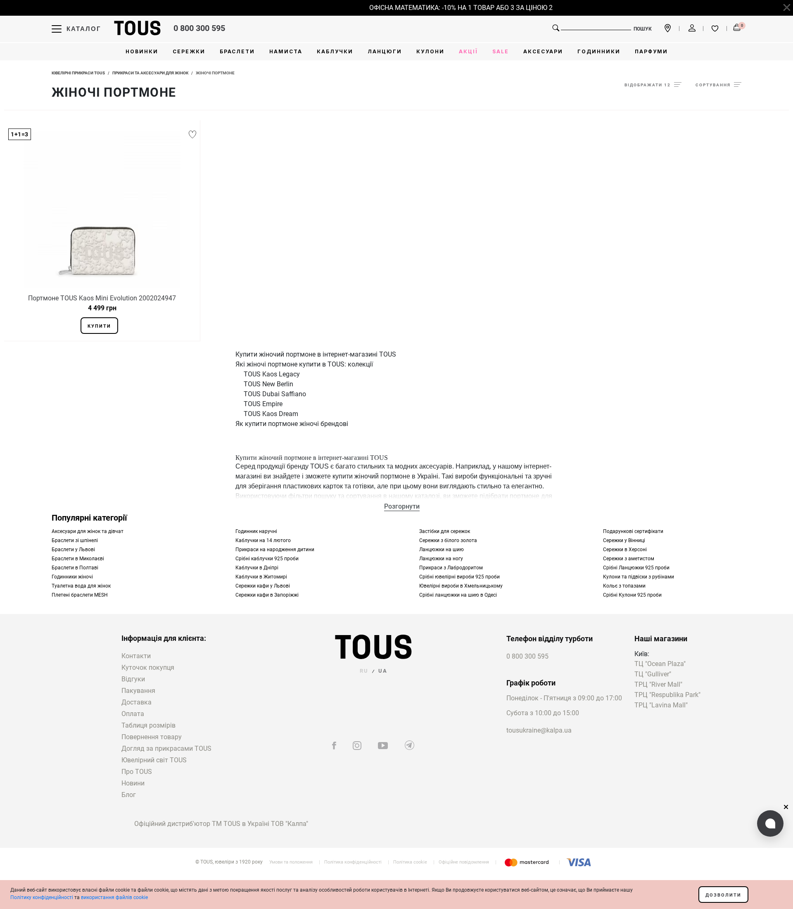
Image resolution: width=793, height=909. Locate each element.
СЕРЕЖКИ (189, 51)
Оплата (132, 714)
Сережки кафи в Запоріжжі (267, 595)
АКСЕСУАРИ (543, 51)
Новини (133, 783)
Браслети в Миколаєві (78, 558)
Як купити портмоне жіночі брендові (291, 424)
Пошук (643, 29)
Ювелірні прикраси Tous (78, 73)
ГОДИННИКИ (598, 51)
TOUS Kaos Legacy (272, 374)
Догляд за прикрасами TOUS (166, 748)
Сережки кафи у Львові (262, 585)
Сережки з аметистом (628, 558)
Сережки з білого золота (448, 540)
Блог (128, 795)
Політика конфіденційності (353, 862)
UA (382, 671)
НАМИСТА (285, 51)
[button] (770, 823)
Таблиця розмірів (148, 725)
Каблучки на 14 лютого (263, 540)
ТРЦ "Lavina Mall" (661, 705)
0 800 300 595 (199, 28)
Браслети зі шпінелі (75, 540)
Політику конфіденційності (41, 897)
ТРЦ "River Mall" (658, 685)
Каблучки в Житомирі (261, 576)
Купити (99, 326)
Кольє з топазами (624, 585)
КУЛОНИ (430, 51)
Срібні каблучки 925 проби (267, 558)
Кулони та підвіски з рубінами (638, 576)
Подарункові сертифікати (633, 531)
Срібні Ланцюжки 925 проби (636, 567)
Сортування (713, 85)
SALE (500, 51)
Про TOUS (136, 772)
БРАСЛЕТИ (237, 51)
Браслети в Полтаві (75, 567)
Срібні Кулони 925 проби (632, 595)
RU (364, 671)
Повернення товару (151, 737)
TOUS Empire (263, 404)
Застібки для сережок (444, 531)
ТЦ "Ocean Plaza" (660, 664)
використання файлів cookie (114, 897)
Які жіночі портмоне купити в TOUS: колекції (304, 364)
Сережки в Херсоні (625, 549)
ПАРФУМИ (651, 51)
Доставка (136, 702)
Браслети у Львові (73, 549)
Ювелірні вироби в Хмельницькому (461, 585)
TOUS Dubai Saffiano (275, 394)
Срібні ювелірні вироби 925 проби (459, 576)
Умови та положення (291, 862)
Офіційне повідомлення (464, 862)
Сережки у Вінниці (624, 540)
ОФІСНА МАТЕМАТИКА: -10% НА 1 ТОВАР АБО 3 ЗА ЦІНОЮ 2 (453, 8)
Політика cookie (410, 862)
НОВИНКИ (142, 51)
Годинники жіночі (72, 576)
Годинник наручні (256, 531)
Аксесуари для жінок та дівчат (87, 531)
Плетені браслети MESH (80, 595)
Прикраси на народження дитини (274, 549)
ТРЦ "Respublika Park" (667, 695)
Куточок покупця (147, 667)
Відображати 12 (647, 85)
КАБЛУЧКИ (335, 51)
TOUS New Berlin (268, 384)
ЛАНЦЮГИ (385, 51)
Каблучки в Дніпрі (256, 567)
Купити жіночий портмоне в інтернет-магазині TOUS (315, 354)
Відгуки (133, 679)
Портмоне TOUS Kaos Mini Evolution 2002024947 (102, 298)
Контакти (136, 656)
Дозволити (723, 895)
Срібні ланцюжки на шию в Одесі (458, 595)
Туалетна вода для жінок (81, 585)
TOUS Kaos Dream (271, 414)
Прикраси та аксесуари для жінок (150, 73)
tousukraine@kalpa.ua (539, 730)
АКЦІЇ (468, 51)
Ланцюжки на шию (441, 549)
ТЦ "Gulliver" (652, 674)
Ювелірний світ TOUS (154, 760)
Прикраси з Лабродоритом (451, 567)
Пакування (138, 691)
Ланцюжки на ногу (441, 558)
